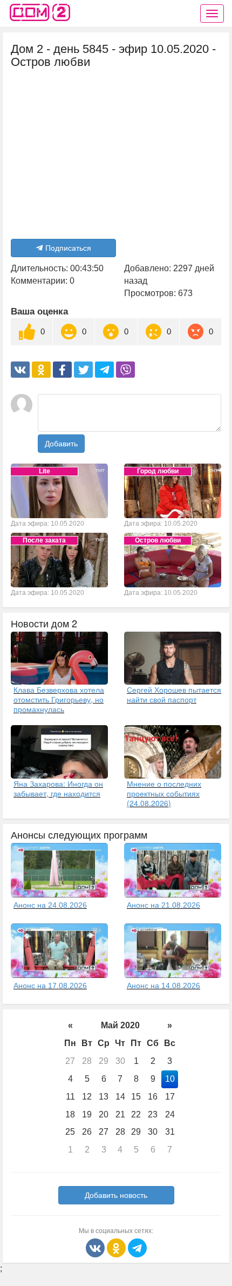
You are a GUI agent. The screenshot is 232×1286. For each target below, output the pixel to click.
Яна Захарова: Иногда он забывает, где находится (58, 788)
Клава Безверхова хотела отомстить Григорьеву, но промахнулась (58, 699)
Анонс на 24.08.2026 (50, 905)
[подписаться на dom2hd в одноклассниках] (117, 1247)
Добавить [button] (61, 443)
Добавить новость (116, 1195)
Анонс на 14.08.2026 (163, 985)
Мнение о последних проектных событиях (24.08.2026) (164, 793)
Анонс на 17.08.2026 (50, 985)
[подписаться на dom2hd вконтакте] (96, 1247)
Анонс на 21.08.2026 (163, 905)
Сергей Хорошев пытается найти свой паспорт (174, 694)
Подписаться (68, 248)
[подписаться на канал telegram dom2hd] (137, 1247)
